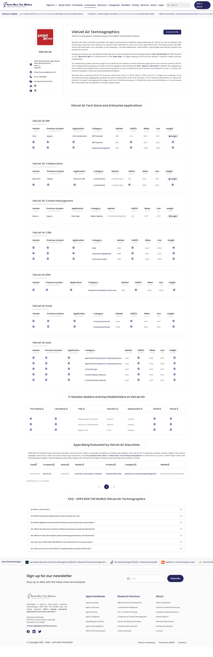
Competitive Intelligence (128, 607)
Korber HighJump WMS (100, 14)
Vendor (78, 464)
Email (156, 408)
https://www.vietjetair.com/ (45, 72)
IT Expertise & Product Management (132, 617)
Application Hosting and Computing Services (103, 358)
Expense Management (101, 148)
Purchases (77, 5)
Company (48, 464)
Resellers (125, 5)
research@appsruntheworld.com (42, 626)
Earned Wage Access (178, 562)
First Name (36, 408)
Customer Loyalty (99, 259)
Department (134, 408)
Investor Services (124, 631)
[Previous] (99, 487)
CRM (94, 248)
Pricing (135, 5)
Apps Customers (92, 607)
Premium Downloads (164, 626)
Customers (90, 5)
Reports (50, 5)
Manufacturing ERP (142, 562)
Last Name (60, 408)
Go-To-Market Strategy (127, 612)
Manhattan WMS (140, 14)
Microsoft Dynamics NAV (180, 14)
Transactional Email (101, 321)
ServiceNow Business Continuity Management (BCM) (45, 562)
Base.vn (145, 66)
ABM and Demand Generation (130, 602)
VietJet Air (47, 474)
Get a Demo (199, 5)
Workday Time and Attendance (62, 14)
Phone (173, 408)
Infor (139, 66)
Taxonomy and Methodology (168, 607)
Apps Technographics (94, 626)
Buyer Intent (65, 5)
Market (164, 464)
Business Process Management (85, 562)
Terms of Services (146, 642)
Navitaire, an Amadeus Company (88, 474)
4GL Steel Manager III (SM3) (119, 562)
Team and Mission (163, 602)
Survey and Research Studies (129, 621)
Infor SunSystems (159, 54)
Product (110, 464)
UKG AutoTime (24, 14)
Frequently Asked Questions (167, 612)
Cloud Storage (91, 369)
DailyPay (162, 562)
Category (130, 464)
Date (32, 464)
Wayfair (85, 14)
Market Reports (162, 617)
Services (144, 5)
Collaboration (99, 179)
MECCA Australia (160, 14)
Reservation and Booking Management (126, 455)
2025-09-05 (35, 474)
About (154, 5)
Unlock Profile (172, 32)
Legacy (50, 136)
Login (161, 5)
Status (64, 464)
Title (80, 408)
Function (111, 408)
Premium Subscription (165, 621)
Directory (102, 5)
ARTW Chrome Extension (95, 631)
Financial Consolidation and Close (102, 290)
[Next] (114, 487)
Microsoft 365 (84, 56)
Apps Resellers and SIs (95, 621)
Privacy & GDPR (166, 642)
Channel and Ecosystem (127, 626)
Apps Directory (92, 612)
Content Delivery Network (95, 375)
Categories (114, 5)
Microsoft (154, 66)
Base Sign (117, 56)
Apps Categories (92, 617)
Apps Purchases (92, 602)
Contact (159, 631)
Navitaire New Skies (98, 455)
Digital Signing (96, 216)
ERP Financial (97, 136)
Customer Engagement (101, 253)
